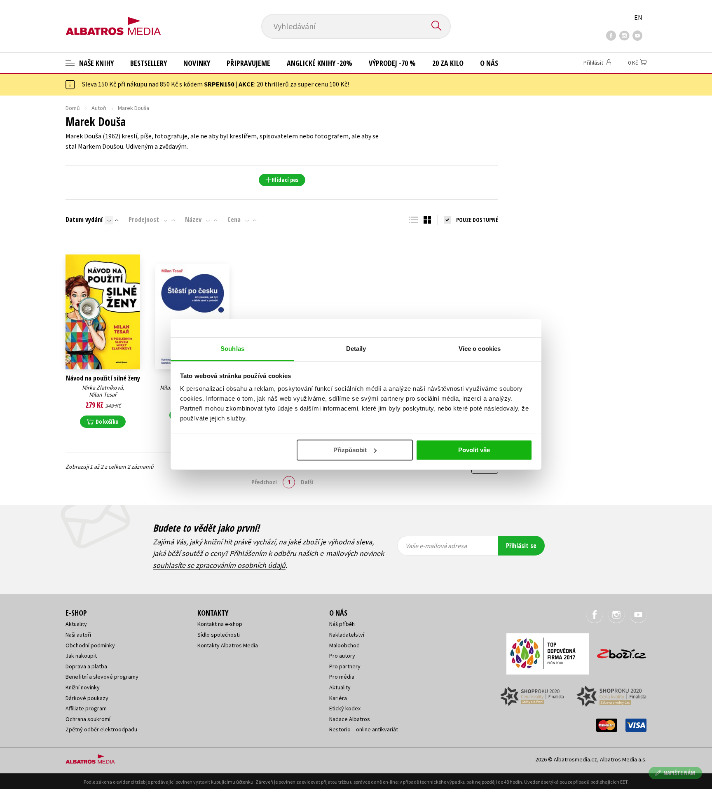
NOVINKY (196, 63)
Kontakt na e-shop (219, 624)
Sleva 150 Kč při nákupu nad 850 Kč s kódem (158, 84)
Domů (73, 108)
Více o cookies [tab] (480, 348)
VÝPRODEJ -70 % (392, 63)
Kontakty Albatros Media (227, 645)
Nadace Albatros (349, 719)
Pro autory (342, 655)
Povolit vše (474, 449)
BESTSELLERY (148, 63)
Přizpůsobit (350, 449)
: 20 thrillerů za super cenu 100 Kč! (294, 84)
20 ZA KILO (448, 63)
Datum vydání (84, 219)
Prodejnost (144, 219)
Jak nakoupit (81, 655)
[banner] (113, 19)
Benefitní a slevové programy (102, 676)
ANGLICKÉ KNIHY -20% (319, 63)
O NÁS (489, 63)
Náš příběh (342, 624)
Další (307, 482)
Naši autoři (78, 634)
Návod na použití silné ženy (103, 378)
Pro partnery (345, 666)
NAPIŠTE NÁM (679, 773)
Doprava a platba (86, 666)
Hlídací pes (285, 180)
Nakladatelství (346, 634)
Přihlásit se (521, 545)
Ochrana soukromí (88, 719)
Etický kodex (345, 708)
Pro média (341, 676)
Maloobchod (344, 645)
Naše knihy (95, 63)
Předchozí (264, 482)
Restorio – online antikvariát (363, 729)
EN (638, 17)
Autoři (98, 108)
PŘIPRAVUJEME (248, 63)
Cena (234, 219)
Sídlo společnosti (218, 634)
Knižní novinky (83, 687)
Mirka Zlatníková (102, 387)
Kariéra (338, 698)
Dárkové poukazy (87, 698)
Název (193, 219)
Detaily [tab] (356, 348)
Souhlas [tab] (232, 348)
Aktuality (76, 624)
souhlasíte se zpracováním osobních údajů (219, 565)
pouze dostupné (477, 220)
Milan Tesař (103, 394)
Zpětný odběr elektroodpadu (101, 729)
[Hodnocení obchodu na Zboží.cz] (617, 651)
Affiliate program (86, 708)
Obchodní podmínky (90, 645)
